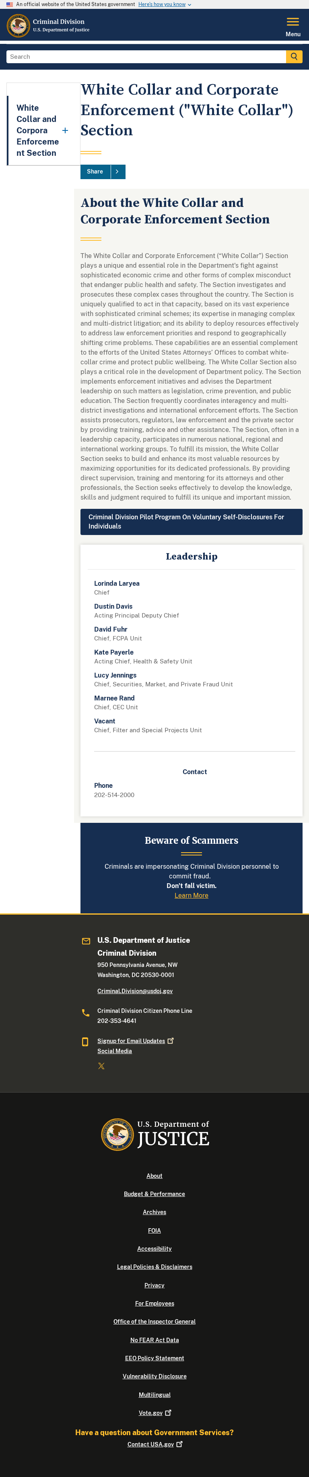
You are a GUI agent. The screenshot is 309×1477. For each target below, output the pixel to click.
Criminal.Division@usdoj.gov (135, 991)
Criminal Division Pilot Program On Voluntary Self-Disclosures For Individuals (186, 521)
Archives (154, 1212)
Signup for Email (131, 1041)
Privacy (154, 1285)
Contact (151, 1444)
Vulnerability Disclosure (155, 1376)
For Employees (154, 1303)
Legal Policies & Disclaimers (154, 1267)
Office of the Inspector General (154, 1321)
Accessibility (154, 1249)
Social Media (114, 1051)
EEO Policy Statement (154, 1358)
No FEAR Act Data (154, 1340)
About (154, 1176)
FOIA (154, 1230)
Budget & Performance (154, 1194)
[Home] (48, 36)
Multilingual (155, 1395)
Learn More (191, 895)
